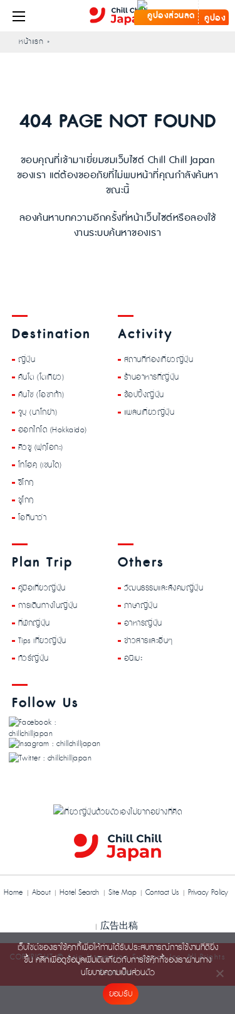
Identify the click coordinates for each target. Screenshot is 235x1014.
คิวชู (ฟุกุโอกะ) (40, 447)
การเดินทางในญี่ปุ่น (48, 605)
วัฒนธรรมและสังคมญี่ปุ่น (164, 588)
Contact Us (162, 892)
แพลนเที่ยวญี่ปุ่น (149, 412)
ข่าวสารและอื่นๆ (148, 640)
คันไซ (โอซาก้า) (41, 394)
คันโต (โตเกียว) (41, 377)
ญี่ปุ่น (27, 359)
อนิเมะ (133, 658)
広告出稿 (119, 925)
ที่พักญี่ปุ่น (34, 623)
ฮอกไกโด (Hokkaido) (52, 429)
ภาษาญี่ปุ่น (141, 605)
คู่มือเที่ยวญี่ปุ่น (42, 588)
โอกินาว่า (32, 517)
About (41, 892)
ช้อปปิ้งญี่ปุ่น (144, 394)
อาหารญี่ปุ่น (143, 623)
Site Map (122, 892)
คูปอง (214, 18)
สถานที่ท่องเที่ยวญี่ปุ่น (159, 359)
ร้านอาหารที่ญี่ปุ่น (151, 377)
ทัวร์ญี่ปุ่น (33, 658)
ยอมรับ (120, 994)
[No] (219, 973)
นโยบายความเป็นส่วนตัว (118, 973)
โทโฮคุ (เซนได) (40, 465)
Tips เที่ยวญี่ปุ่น (42, 640)
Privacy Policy (208, 892)
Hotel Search (79, 892)
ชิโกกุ (26, 482)
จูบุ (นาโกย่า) (38, 412)
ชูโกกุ (26, 500)
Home (13, 892)
